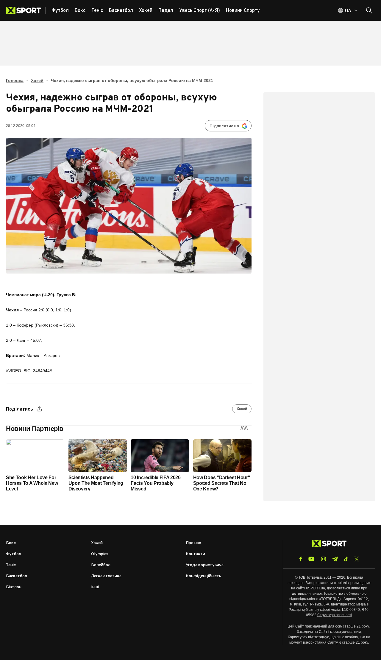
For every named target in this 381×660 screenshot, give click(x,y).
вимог (317, 593)
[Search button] (369, 10)
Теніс (11, 565)
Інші (95, 587)
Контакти (195, 554)
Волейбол (100, 565)
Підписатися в (224, 126)
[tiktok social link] (346, 559)
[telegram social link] (335, 559)
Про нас (193, 543)
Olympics (99, 554)
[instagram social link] (323, 559)
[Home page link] (26, 10)
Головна (15, 80)
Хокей (37, 80)
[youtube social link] (311, 558)
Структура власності (334, 615)
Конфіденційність (203, 576)
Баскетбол (16, 576)
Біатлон (13, 587)
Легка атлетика (106, 576)
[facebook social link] (300, 559)
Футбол (13, 554)
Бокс (11, 543)
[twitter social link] (356, 559)
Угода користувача (205, 565)
